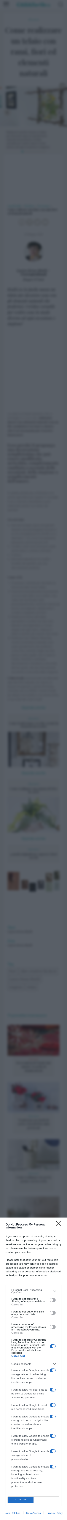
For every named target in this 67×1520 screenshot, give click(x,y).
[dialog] (33, 1369)
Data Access (33, 1512)
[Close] (59, 1224)
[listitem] (33, 1291)
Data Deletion (12, 1512)
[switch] (53, 1300)
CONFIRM (20, 1500)
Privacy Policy (55, 1512)
